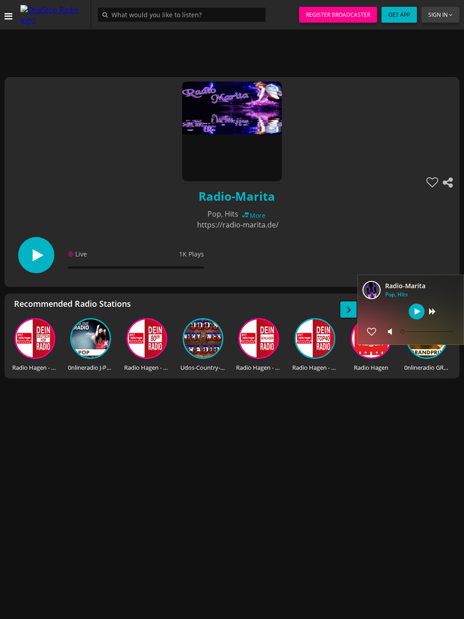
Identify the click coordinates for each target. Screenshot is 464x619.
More (258, 215)
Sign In (438, 15)
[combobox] (184, 14)
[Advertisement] (232, 49)
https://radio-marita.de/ (238, 225)
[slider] (428, 332)
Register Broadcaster (338, 15)
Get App (399, 15)
